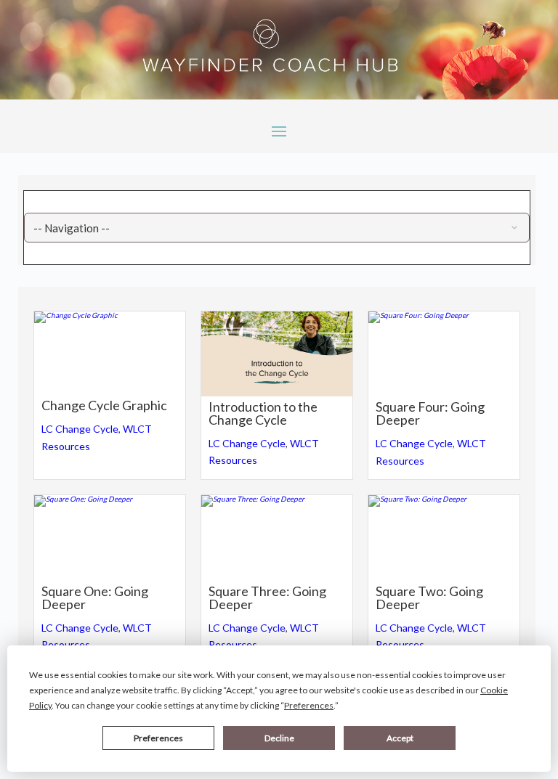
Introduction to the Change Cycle (263, 413)
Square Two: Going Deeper (429, 597)
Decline (279, 738)
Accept (400, 738)
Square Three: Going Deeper (267, 597)
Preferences (158, 738)
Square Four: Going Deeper (430, 413)
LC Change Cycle (79, 429)
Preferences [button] (308, 705)
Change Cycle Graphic (104, 405)
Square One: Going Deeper (94, 597)
